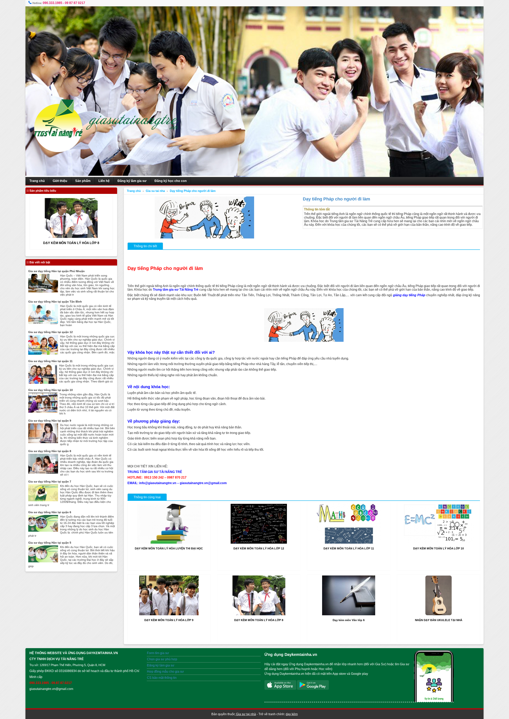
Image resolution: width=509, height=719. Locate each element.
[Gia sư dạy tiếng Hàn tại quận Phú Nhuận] (43, 291)
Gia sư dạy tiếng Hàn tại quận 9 (49, 420)
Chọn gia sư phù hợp (162, 659)
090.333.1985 (52, 3)
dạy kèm (292, 714)
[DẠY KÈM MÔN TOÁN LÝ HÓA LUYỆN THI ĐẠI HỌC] (169, 542)
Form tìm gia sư (158, 653)
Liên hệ (104, 181)
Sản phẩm (82, 181)
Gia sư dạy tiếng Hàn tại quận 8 (49, 451)
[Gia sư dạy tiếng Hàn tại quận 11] (42, 382)
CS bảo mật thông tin (162, 677)
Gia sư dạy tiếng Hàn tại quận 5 (49, 542)
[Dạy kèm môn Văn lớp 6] (348, 614)
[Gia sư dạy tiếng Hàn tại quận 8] (43, 472)
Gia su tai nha (155, 190)
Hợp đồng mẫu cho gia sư (165, 671)
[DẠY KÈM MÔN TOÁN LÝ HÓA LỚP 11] (349, 542)
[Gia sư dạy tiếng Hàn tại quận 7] (43, 500)
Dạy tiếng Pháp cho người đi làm (193, 190)
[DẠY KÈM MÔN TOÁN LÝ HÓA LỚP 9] (169, 614)
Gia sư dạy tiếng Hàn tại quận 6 (49, 512)
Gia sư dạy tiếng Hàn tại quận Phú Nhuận (56, 271)
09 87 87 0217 (75, 3)
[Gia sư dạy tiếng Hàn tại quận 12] (43, 353)
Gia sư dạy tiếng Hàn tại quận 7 (49, 481)
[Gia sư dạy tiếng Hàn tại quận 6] (43, 530)
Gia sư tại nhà (245, 714)
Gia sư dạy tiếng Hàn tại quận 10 (50, 390)
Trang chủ (37, 181)
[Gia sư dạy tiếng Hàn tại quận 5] (43, 561)
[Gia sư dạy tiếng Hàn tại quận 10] (42, 411)
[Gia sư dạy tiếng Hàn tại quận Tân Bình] (43, 323)
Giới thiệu (60, 181)
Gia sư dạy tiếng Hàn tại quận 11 (50, 361)
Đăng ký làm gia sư (132, 181)
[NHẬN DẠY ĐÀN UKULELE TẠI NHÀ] (438, 614)
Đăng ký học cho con (170, 181)
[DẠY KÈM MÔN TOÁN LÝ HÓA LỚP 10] (438, 542)
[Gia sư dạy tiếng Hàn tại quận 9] (43, 442)
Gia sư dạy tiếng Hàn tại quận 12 (50, 332)
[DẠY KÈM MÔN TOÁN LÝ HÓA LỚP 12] (259, 542)
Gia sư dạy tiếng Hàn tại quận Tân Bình (55, 301)
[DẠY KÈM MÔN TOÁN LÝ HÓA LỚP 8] (258, 614)
